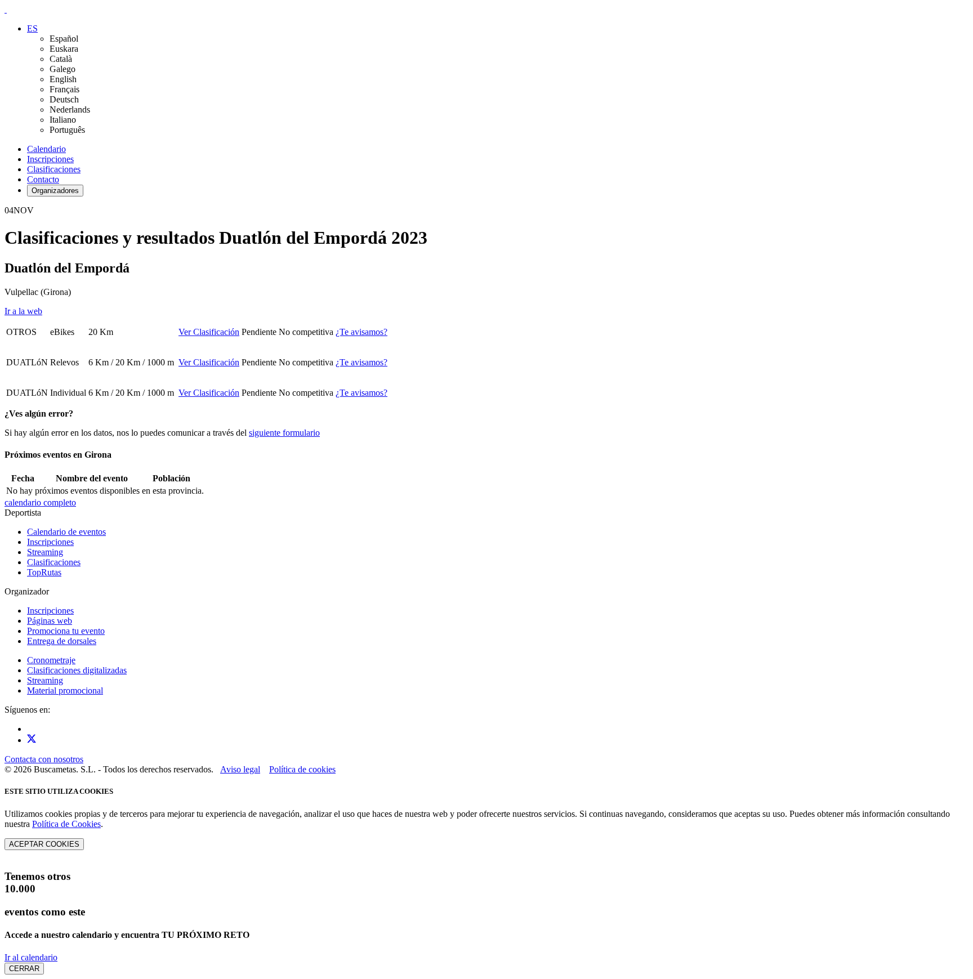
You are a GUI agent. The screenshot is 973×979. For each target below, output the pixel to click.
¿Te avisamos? (361, 332)
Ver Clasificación (208, 332)
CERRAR (24, 968)
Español (64, 38)
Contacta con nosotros (44, 759)
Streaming (45, 552)
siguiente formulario (284, 432)
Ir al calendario (31, 957)
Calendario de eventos (66, 532)
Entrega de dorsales (61, 641)
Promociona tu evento (66, 631)
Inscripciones (50, 159)
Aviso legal (240, 769)
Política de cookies (302, 769)
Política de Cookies (66, 824)
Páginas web (49, 620)
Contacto (43, 179)
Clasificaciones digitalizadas (77, 670)
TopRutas (44, 572)
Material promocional (65, 690)
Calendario (46, 149)
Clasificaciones (54, 169)
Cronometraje (51, 660)
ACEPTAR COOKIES (44, 844)
